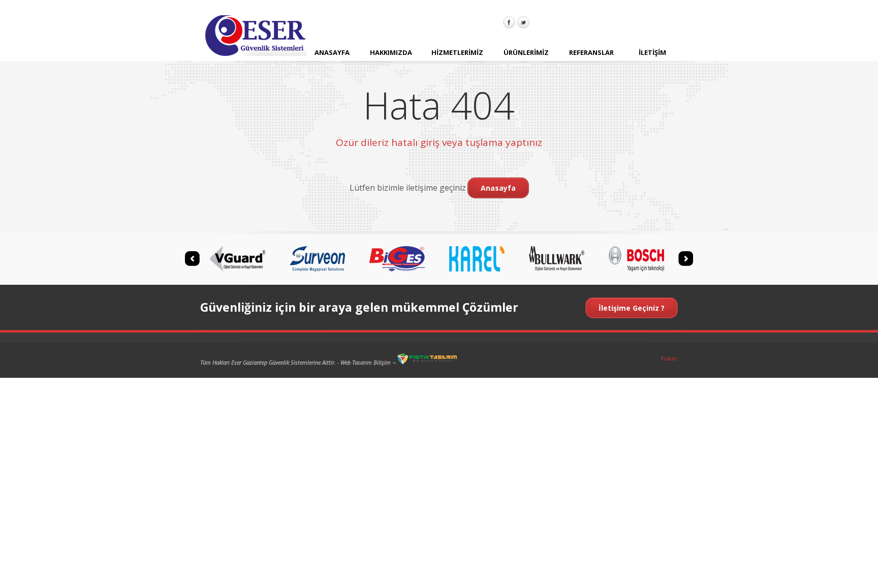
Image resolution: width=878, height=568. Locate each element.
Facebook (509, 22)
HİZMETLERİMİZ (457, 52)
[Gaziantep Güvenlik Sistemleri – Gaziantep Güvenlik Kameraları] (256, 37)
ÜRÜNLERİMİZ (526, 52)
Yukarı (669, 358)
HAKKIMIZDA (391, 52)
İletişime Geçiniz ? (632, 308)
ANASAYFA (332, 52)
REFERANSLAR (591, 52)
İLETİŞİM (652, 52)
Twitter (523, 22)
